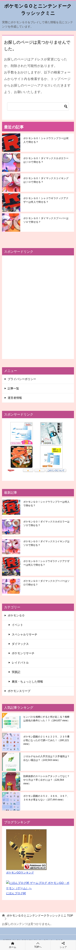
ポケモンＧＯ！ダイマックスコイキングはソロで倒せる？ (46, 180)
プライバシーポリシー (22, 379)
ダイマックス (20, 643)
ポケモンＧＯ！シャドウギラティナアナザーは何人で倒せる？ (46, 200)
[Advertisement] (38, 307)
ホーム (12, 947)
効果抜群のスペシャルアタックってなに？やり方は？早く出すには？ (46, 780)
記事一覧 (13, 388)
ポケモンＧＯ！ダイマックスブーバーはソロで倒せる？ (46, 220)
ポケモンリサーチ (23, 653)
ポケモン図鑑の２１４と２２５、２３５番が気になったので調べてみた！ (46, 740)
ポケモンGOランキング (20, 872)
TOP (40, 915)
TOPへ (38, 947)
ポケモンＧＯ (16, 615)
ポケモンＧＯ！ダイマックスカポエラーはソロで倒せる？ (46, 160)
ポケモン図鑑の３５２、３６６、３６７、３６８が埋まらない (46, 798)
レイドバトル (20, 662)
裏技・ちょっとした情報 (27, 681)
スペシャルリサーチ (24, 634)
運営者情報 (15, 397)
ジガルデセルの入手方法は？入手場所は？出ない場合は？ (46, 758)
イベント (17, 624)
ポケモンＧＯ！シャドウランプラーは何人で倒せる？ (46, 140)
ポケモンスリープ (19, 691)
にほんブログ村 (16, 893)
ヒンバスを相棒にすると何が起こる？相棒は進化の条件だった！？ (46, 718)
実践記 (16, 672)
